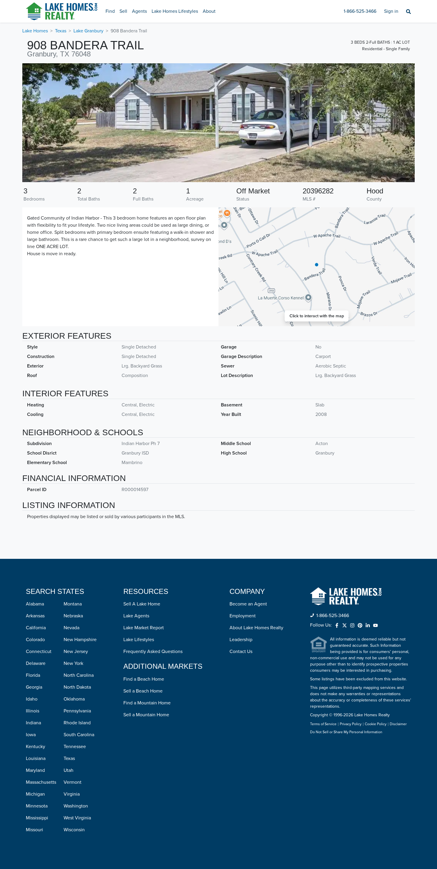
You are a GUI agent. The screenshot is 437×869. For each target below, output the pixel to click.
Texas (60, 31)
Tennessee (75, 747)
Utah (68, 770)
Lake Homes (35, 31)
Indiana (33, 723)
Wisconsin (74, 830)
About (209, 11)
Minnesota (37, 806)
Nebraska (73, 616)
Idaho (31, 699)
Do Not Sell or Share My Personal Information (346, 732)
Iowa (31, 735)
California (36, 628)
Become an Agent (248, 604)
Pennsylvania (77, 711)
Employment (242, 616)
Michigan (35, 794)
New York (73, 663)
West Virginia (77, 818)
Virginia (72, 794)
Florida (33, 675)
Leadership (240, 640)
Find (110, 11)
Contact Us (240, 651)
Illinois (32, 711)
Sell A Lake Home (141, 604)
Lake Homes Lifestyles (175, 11)
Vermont (72, 782)
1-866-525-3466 (360, 11)
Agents (139, 11)
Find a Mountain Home (147, 703)
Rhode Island (77, 723)
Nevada (71, 628)
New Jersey (76, 651)
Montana (73, 604)
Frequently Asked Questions (153, 651)
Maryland (35, 770)
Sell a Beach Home (143, 691)
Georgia (34, 687)
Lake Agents (136, 616)
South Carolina (79, 735)
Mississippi (37, 818)
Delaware (35, 663)
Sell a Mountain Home (146, 715)
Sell (123, 11)
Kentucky (35, 747)
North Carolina (79, 675)
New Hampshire (80, 640)
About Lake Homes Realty (256, 628)
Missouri (34, 830)
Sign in (391, 11)
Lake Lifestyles (138, 640)
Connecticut (38, 651)
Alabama (35, 604)
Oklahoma (74, 699)
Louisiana (35, 758)
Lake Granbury (88, 31)
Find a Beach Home (143, 679)
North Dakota (77, 687)
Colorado (35, 640)
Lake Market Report (143, 628)
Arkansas (35, 616)
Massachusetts (41, 782)
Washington (76, 806)
